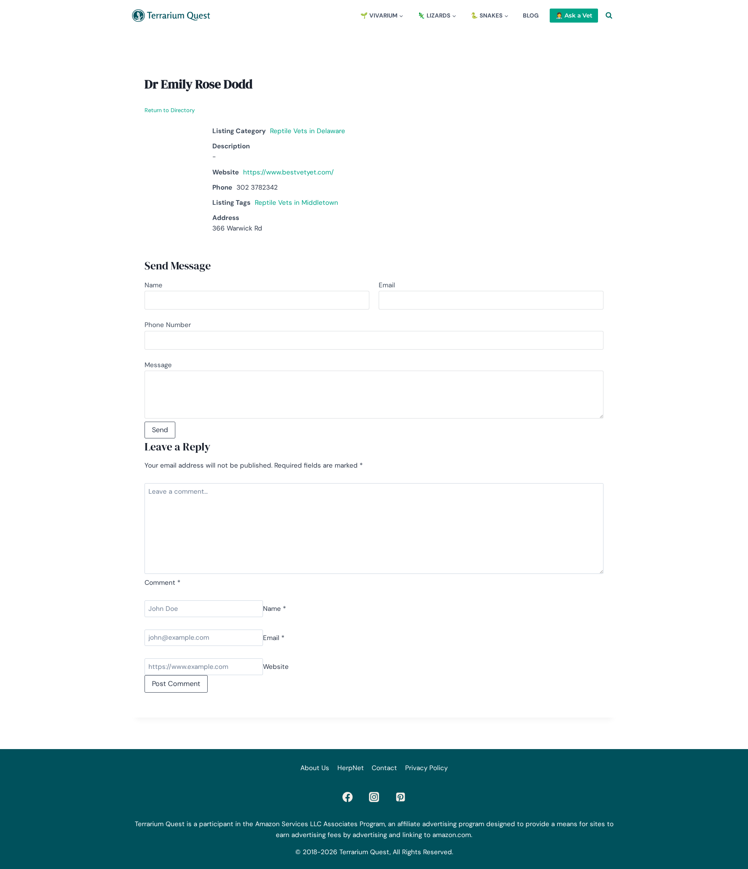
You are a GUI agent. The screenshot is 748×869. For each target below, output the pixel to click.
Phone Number (168, 324)
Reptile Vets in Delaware (307, 131)
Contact (384, 767)
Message (158, 365)
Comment (162, 582)
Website (276, 666)
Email (387, 285)
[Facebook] (347, 797)
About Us (314, 767)
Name (153, 285)
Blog (531, 15)
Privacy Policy (426, 767)
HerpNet (350, 767)
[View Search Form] (609, 16)
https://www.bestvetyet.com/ (288, 172)
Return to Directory (170, 110)
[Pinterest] (400, 797)
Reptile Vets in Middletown (296, 202)
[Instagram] (374, 797)
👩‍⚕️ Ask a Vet (574, 15)
